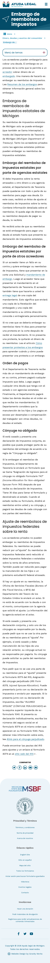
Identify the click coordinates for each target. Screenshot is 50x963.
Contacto (25, 893)
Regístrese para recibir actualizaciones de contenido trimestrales (25, 920)
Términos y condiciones (25, 827)
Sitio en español (25, 860)
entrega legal (10, 295)
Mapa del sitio (25, 865)
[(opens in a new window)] (25, 788)
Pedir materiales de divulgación (25, 914)
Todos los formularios (25, 871)
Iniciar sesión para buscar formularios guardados (25, 876)
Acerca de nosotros (25, 838)
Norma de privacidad (25, 833)
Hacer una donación (25, 909)
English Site (25, 855)
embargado (9, 76)
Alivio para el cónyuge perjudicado (25, 739)
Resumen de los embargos (22, 84)
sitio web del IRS (24, 753)
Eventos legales (25, 887)
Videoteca (25, 882)
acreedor (7, 72)
